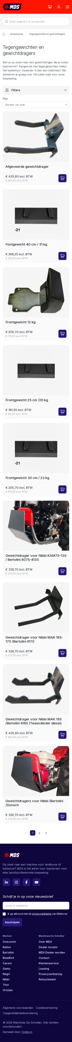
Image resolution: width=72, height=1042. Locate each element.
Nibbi (6, 979)
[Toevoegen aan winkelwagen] (62, 178)
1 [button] (32, 833)
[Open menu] (67, 7)
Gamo (6, 968)
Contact (44, 958)
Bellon (7, 947)
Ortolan (8, 990)
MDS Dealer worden (52, 952)
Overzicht (9, 941)
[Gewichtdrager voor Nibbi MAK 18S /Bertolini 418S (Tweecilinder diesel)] (36, 703)
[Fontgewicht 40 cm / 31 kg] (36, 226)
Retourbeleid (47, 979)
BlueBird (8, 958)
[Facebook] (26, 882)
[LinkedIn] (6, 882)
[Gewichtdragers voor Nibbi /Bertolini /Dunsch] (36, 784)
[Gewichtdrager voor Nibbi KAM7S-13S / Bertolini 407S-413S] (36, 539)
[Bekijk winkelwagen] (50, 7)
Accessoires (16, 34)
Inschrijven (12, 922)
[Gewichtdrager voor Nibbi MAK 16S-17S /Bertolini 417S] (36, 621)
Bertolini (8, 952)
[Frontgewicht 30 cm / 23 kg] (36, 459)
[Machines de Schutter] (4, 34)
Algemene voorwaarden (18, 1007)
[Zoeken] (6, 21)
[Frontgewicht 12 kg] (36, 303)
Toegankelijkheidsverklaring (20, 1013)
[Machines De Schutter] (12, 7)
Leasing (44, 968)
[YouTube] (36, 882)
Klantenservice (49, 963)
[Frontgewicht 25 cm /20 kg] (36, 381)
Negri (6, 974)
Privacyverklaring (50, 974)
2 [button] (39, 833)
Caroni (7, 963)
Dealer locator (48, 947)
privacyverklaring (41, 913)
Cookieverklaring (46, 1007)
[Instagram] (16, 882)
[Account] (58, 7)
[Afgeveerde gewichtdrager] (36, 148)
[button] (46, 833)
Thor (6, 984)
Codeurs (27, 1032)
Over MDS (45, 941)
